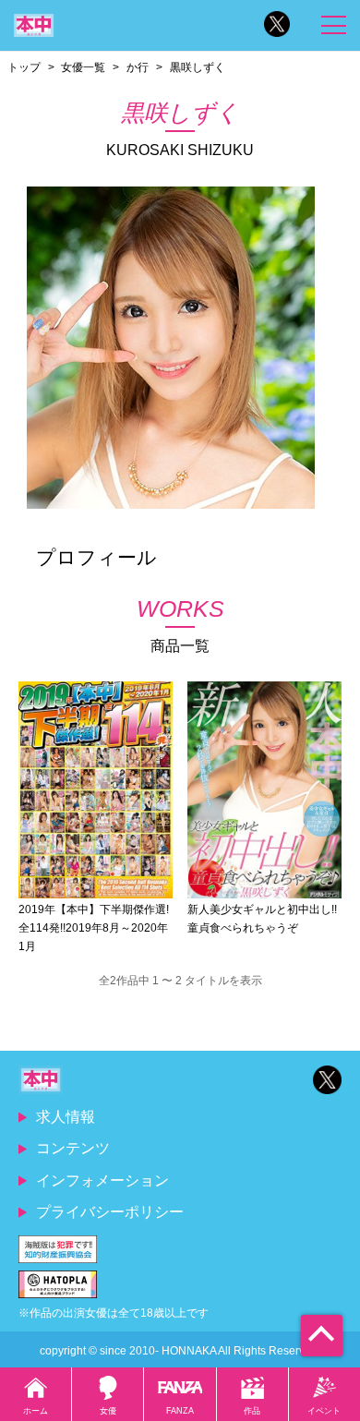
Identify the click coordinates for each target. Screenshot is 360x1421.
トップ (24, 67)
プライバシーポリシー (110, 1212)
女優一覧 (83, 67)
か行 (137, 67)
